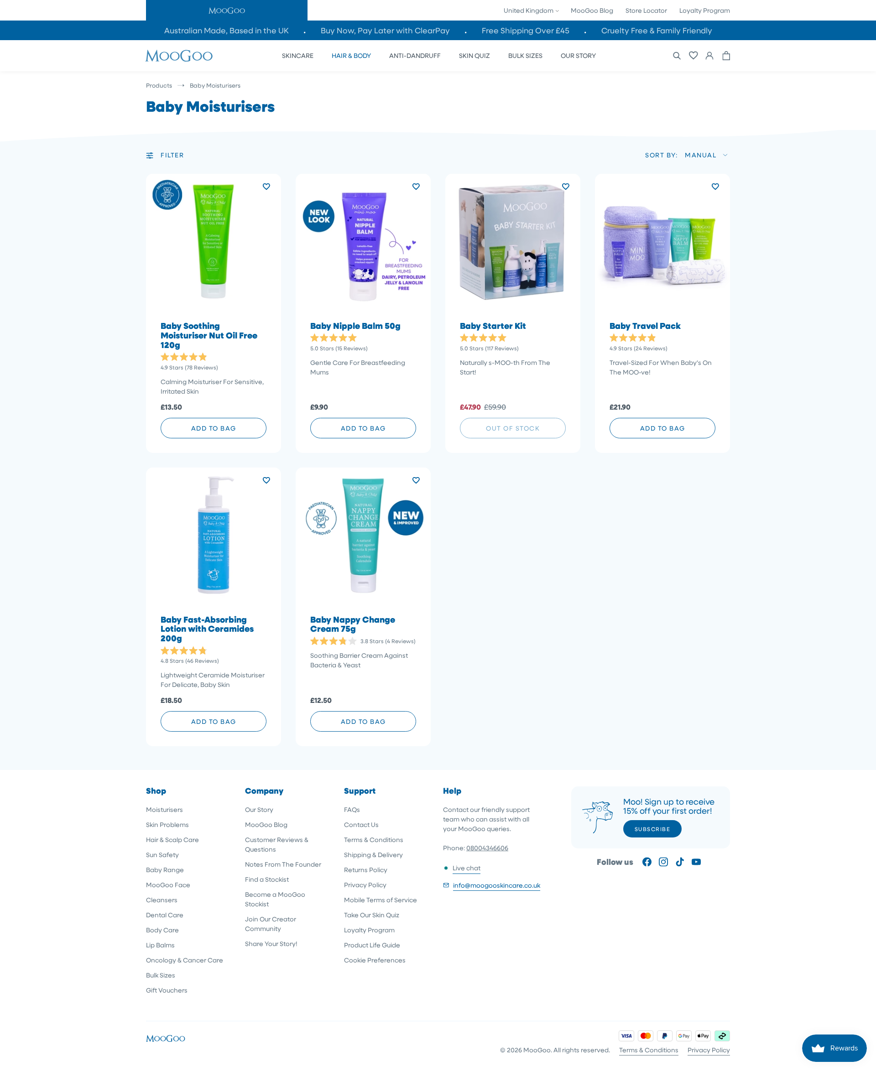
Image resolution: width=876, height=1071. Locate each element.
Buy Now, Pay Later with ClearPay (385, 30)
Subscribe (653, 828)
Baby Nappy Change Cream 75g (352, 624)
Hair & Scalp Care (172, 839)
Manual (700, 155)
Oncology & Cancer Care (184, 960)
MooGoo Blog (592, 10)
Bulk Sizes (160, 975)
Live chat (466, 867)
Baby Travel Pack (645, 326)
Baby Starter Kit (493, 326)
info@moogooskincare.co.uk (496, 885)
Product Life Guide (372, 945)
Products (159, 85)
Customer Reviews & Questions (276, 844)
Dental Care (164, 914)
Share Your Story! (271, 943)
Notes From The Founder (283, 864)
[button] (227, 10)
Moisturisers (164, 809)
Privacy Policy (365, 884)
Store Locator (646, 10)
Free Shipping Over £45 (525, 30)
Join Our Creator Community (270, 924)
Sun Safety (162, 854)
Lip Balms (160, 945)
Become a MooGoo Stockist (275, 899)
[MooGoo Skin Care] (179, 55)
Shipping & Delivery (373, 854)
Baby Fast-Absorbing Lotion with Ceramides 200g (207, 629)
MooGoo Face (168, 884)
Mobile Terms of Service (380, 899)
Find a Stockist (267, 879)
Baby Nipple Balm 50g (355, 326)
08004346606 (487, 847)
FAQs (352, 809)
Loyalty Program (704, 10)
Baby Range (165, 869)
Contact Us (361, 824)
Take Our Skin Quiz (371, 914)
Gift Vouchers (167, 990)
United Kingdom (529, 10)
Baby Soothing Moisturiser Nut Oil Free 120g (209, 335)
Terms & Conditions (373, 839)
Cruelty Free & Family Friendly (656, 30)
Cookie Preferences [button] (375, 960)
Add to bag (213, 428)
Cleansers (161, 899)
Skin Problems (167, 824)
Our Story (259, 809)
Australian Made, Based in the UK (226, 30)
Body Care (162, 929)
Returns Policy (365, 869)
